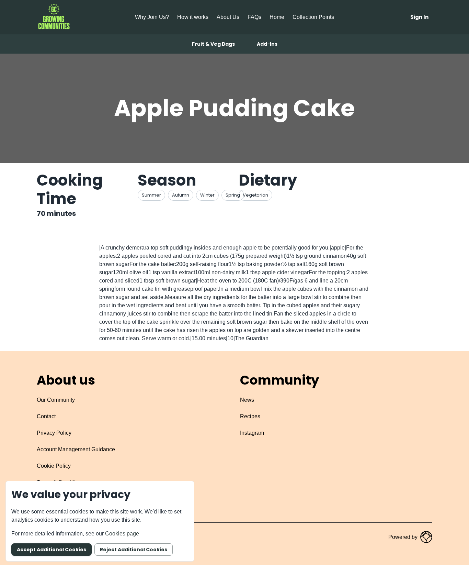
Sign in (419, 17)
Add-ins (267, 44)
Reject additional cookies (133, 549)
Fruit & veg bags (213, 44)
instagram (252, 433)
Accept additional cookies (51, 549)
